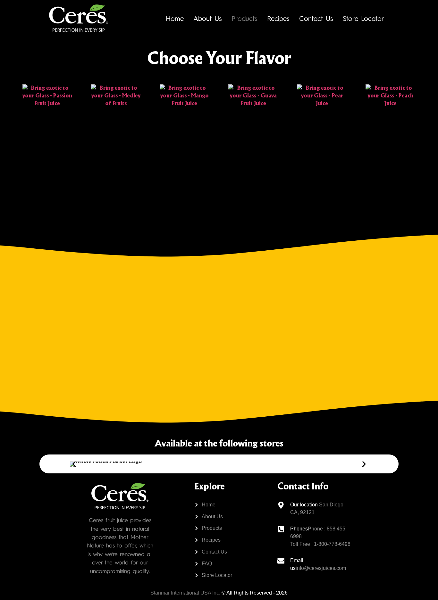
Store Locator (363, 18)
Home (175, 18)
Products (244, 18)
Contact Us (316, 18)
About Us (207, 18)
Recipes (278, 18)
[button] (74, 464)
